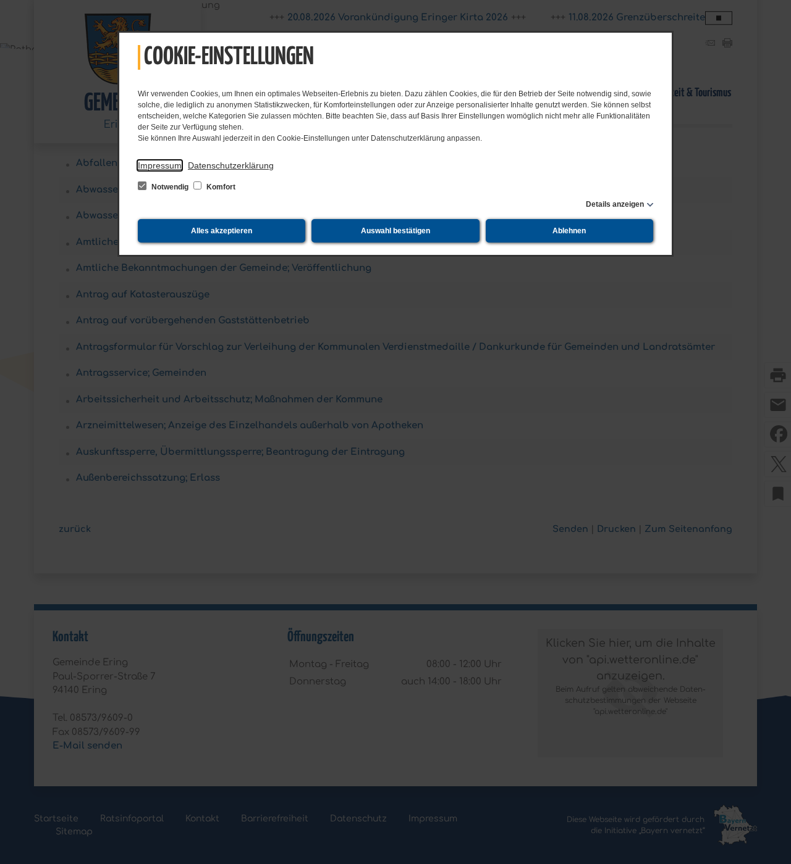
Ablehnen (569, 230)
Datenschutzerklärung (231, 165)
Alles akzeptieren (221, 230)
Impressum (160, 165)
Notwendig (170, 187)
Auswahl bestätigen (395, 230)
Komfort (220, 187)
